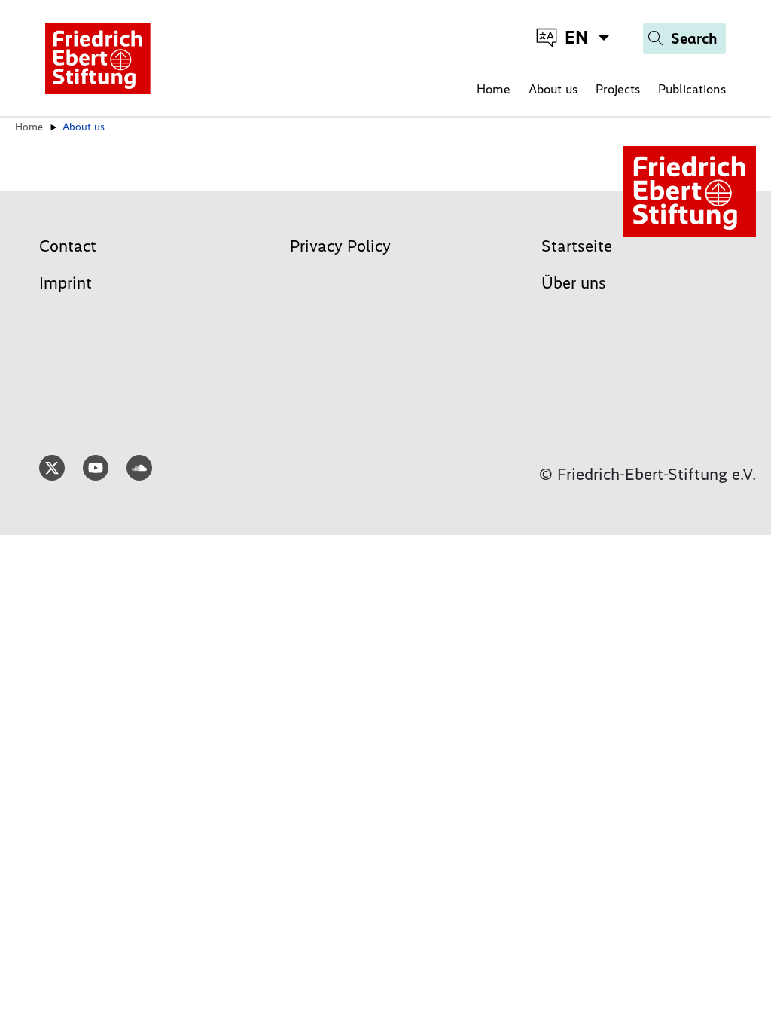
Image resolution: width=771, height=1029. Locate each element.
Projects (618, 88)
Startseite (576, 246)
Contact (67, 246)
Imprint (65, 283)
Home (493, 88)
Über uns (573, 283)
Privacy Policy (340, 246)
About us (553, 88)
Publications (692, 88)
